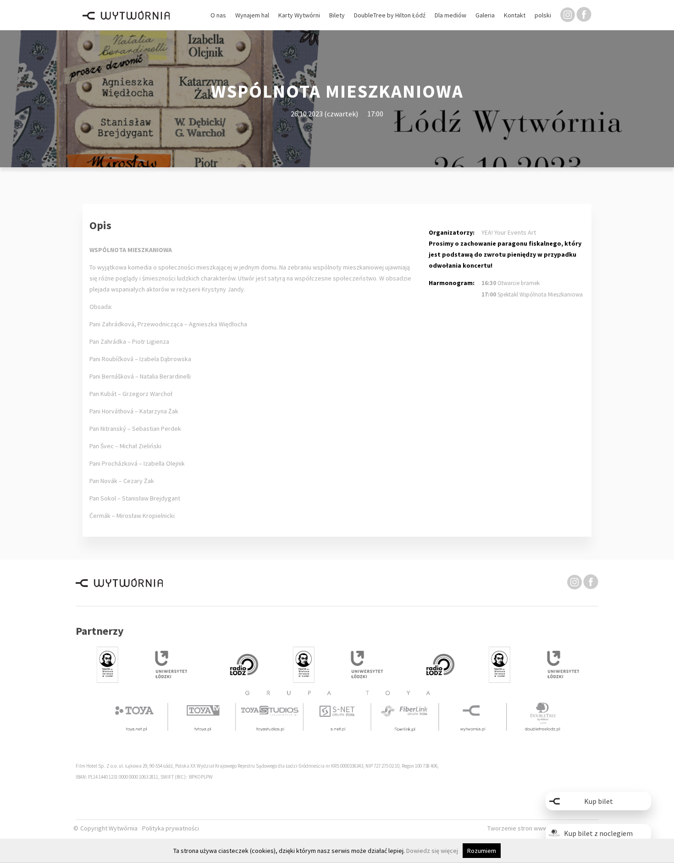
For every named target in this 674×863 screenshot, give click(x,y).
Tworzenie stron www (518, 828)
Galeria (485, 15)
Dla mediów (450, 15)
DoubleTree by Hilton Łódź (389, 15)
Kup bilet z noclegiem (598, 833)
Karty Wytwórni (299, 15)
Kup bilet (598, 801)
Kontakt (514, 15)
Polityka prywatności (170, 828)
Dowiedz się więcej (432, 851)
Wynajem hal (252, 15)
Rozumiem (481, 851)
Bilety (337, 15)
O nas (218, 15)
